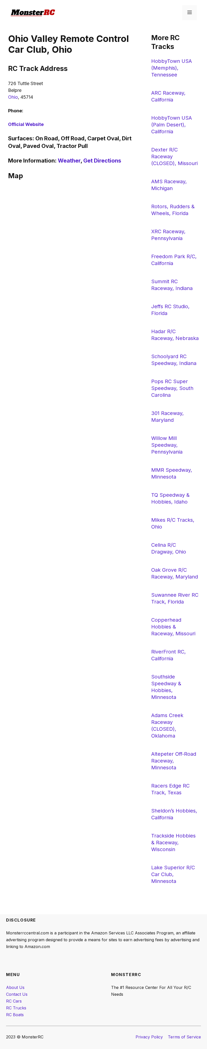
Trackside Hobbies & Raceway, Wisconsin (173, 842)
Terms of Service (184, 1036)
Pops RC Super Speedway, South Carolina (172, 388)
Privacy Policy (149, 1036)
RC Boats (15, 1014)
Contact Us (17, 994)
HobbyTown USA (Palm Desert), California (171, 125)
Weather (69, 160)
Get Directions (102, 160)
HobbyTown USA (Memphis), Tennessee (171, 68)
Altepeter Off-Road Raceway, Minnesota (173, 761)
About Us (15, 987)
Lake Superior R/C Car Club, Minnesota (173, 874)
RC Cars (14, 1001)
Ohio (13, 97)
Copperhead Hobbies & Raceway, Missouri (173, 627)
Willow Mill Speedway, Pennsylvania (167, 445)
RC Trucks (16, 1007)
